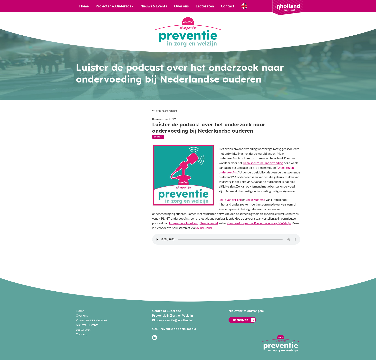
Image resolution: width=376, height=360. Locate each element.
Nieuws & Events (153, 6)
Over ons (181, 6)
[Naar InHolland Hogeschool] (288, 7)
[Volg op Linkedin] (154, 337)
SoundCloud (203, 228)
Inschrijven (240, 319)
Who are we (244, 6)
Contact (227, 6)
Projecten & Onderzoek (114, 6)
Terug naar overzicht (166, 111)
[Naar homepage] (188, 32)
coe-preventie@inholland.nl (174, 320)
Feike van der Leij (230, 199)
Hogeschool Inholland (183, 223)
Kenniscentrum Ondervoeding (263, 163)
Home (84, 6)
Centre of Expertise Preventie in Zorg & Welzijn (259, 223)
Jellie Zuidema (255, 199)
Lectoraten (205, 6)
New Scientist (209, 223)
